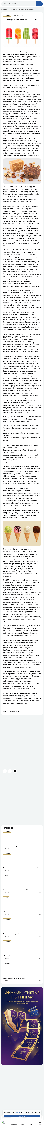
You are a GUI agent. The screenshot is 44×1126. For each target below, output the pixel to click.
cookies (17, 1112)
